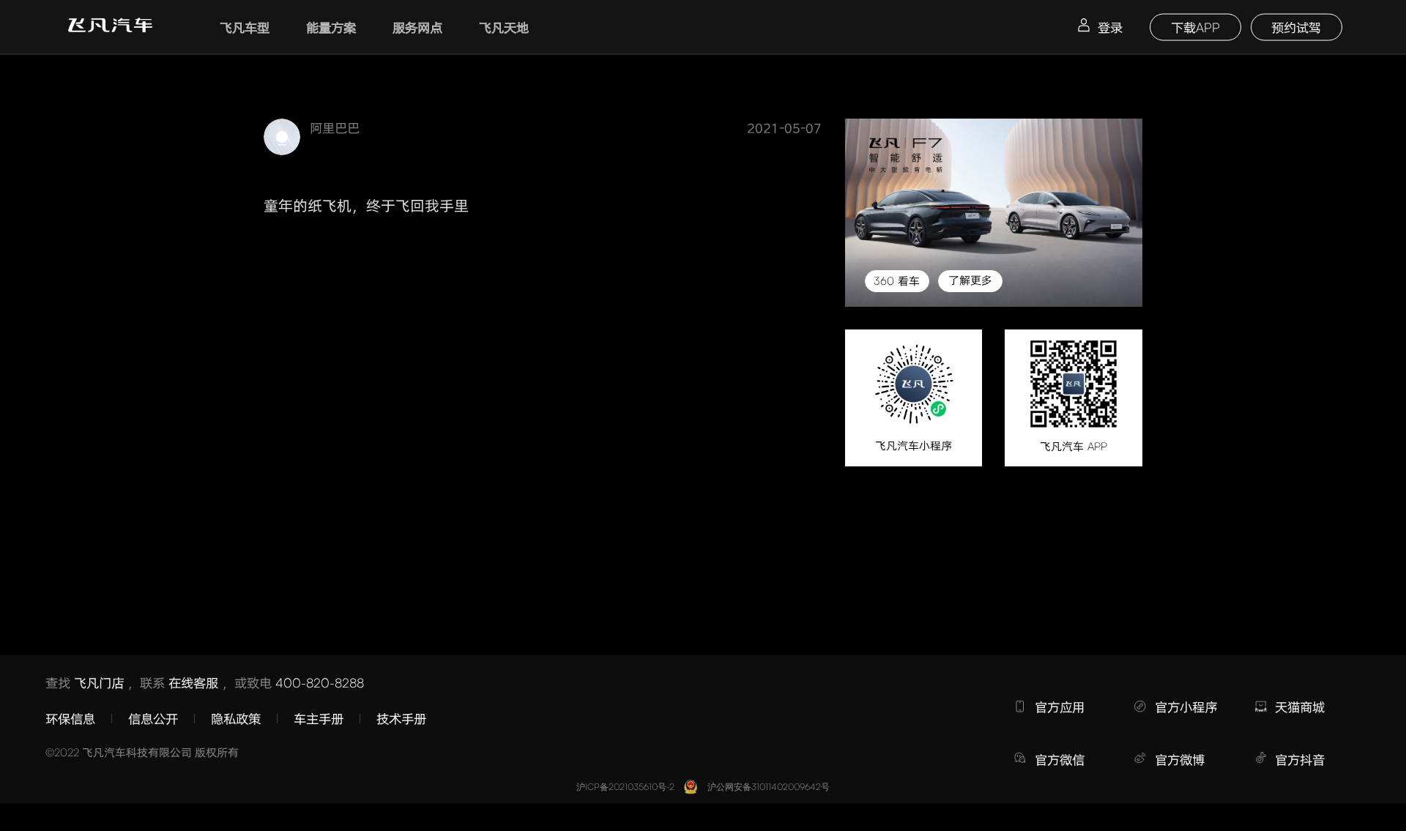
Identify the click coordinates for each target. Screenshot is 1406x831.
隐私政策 (236, 718)
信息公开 (153, 718)
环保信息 (70, 718)
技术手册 (401, 718)
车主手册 (318, 718)
